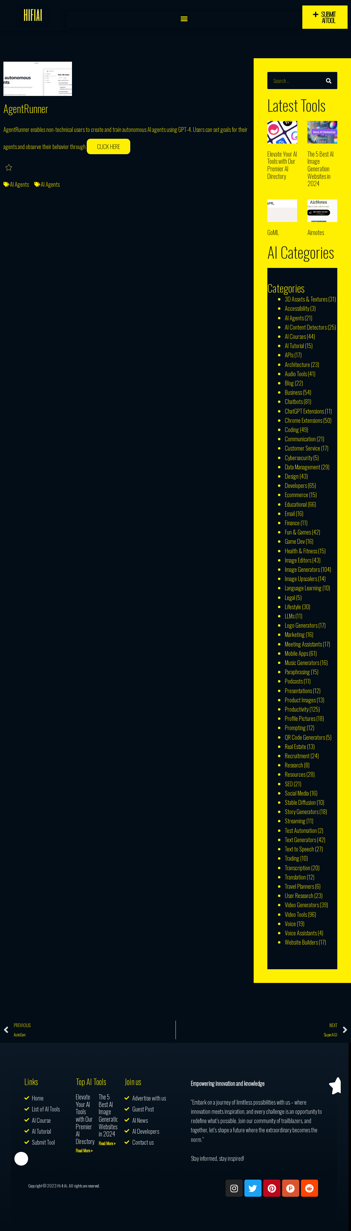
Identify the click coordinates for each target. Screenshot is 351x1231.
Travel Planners (299, 886)
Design (292, 476)
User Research (299, 895)
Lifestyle (293, 606)
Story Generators (301, 811)
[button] (184, 18)
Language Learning (303, 587)
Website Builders (301, 942)
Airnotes (315, 232)
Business (293, 392)
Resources (295, 774)
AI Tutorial (294, 345)
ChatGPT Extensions (304, 411)
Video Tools (296, 914)
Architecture (297, 364)
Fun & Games (298, 532)
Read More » (84, 1150)
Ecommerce (296, 494)
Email (290, 513)
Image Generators (302, 569)
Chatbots (294, 401)
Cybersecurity (298, 457)
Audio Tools (296, 373)
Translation (295, 877)
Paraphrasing (297, 671)
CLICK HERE (108, 146)
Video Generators (302, 904)
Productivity (296, 709)
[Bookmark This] (9, 167)
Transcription (297, 867)
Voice (290, 923)
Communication (300, 438)
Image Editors (298, 560)
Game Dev (295, 541)
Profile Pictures (300, 718)
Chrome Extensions (303, 420)
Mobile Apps (296, 653)
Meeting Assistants (303, 644)
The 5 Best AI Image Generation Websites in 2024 (320, 168)
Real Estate (295, 746)
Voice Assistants (301, 932)
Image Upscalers (301, 578)
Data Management (302, 467)
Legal (290, 597)
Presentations (298, 690)
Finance (292, 522)
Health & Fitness (301, 550)
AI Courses (295, 336)
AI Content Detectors (306, 327)
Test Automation (301, 830)
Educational (296, 504)
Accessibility (297, 308)
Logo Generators (301, 625)
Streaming (295, 820)
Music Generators (302, 662)
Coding (292, 429)
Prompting (295, 727)
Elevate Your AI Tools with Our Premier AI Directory (282, 165)
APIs (289, 354)
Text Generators (300, 839)
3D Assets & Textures (306, 299)
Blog (289, 383)
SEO (289, 783)
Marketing (295, 634)
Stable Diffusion (300, 802)
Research (294, 765)
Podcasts (294, 681)
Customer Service (302, 448)
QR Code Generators (305, 737)
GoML (273, 232)
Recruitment (297, 755)
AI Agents (19, 184)
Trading (292, 858)
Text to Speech (299, 849)
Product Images (300, 699)
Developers (296, 485)
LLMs (289, 616)
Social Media (297, 793)
